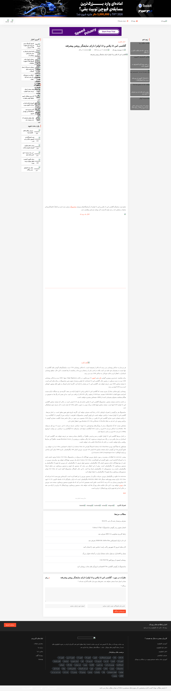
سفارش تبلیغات (38, 643)
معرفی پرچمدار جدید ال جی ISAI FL (114, 521)
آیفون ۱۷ (120, 661)
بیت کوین (100, 665)
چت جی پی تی (56, 672)
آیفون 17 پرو (70, 657)
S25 (115, 657)
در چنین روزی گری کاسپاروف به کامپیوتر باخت (140, 65)
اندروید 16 (89, 661)
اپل (100, 378)
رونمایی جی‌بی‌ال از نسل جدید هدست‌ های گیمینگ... (28, 69)
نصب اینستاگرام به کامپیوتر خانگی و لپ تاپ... (29, 139)
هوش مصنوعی (112, 672)
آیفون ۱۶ (61, 657)
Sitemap (40, 659)
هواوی (121, 672)
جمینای (62, 665)
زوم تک (133, 21)
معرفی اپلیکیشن (162, 655)
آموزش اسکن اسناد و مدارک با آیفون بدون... (28, 104)
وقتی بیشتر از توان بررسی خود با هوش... (28, 90)
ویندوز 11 (74, 672)
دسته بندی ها (122, 21)
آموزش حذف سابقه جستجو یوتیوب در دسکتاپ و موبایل (151, 659)
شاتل (105, 668)
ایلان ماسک (57, 661)
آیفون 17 (79, 657)
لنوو (92, 668)
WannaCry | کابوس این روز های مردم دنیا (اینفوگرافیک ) (140, 79)
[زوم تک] (164, 21)
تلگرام (92, 665)
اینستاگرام (120, 665)
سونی (121, 485)
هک (104, 672)
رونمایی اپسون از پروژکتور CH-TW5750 (113, 560)
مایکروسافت (72, 668)
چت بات (66, 672)
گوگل (121, 676)
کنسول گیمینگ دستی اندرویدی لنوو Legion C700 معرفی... (28, 45)
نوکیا (64, 668)
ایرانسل (66, 661)
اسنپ (113, 661)
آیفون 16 (88, 657)
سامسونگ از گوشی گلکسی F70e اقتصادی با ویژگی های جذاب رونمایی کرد (101, 566)
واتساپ (97, 672)
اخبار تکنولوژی (163, 651)
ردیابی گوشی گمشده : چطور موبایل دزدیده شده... (28, 161)
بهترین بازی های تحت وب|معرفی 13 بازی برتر (140, 93)
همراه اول (56, 668)
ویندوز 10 (82, 672)
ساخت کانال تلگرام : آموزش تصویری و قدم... (28, 146)
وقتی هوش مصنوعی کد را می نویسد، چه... (28, 119)
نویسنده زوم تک (117, 50)
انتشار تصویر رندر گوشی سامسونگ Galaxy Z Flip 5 (109, 527)
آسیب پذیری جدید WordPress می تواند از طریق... (28, 111)
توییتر (85, 665)
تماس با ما (40, 651)
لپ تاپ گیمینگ (83, 668)
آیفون (93, 378)
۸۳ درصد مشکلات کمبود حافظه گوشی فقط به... (28, 97)
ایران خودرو (74, 661)
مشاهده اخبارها (10, 625)
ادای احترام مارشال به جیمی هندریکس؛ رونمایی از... (28, 53)
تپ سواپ (78, 665)
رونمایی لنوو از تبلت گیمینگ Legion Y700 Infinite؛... (29, 61)
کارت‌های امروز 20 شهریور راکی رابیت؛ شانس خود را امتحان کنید (104, 547)
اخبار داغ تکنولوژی (162, 647)
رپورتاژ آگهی (39, 655)
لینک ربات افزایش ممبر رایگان (28, 168)
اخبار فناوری (121, 41)
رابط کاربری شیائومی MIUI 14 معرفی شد (112, 534)
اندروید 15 (98, 661)
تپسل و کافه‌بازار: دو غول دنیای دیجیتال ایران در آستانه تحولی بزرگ (104, 553)
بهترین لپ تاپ (110, 665)
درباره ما (40, 647)
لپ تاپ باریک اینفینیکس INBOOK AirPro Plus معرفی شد (107, 540)
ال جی (106, 661)
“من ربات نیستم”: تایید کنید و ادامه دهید (28, 153)
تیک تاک (69, 665)
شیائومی (98, 668)
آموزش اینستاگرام (105, 657)
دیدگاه (123, 586)
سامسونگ (73, 207)
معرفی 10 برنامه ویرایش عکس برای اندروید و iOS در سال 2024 (140, 106)
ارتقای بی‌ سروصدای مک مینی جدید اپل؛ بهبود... (28, 77)
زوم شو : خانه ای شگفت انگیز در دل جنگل (140, 51)
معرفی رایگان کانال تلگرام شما (28, 131)
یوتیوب (115, 676)
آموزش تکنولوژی (162, 643)
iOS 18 (121, 657)
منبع (124, 493)
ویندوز (90, 672)
